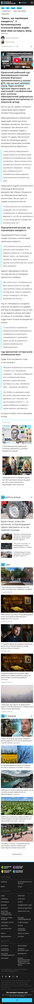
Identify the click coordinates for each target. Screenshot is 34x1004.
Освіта (20, 902)
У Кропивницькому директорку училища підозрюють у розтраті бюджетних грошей (15, 448)
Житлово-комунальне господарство (6, 912)
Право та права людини (19, 11)
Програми (4, 958)
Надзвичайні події (25, 905)
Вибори (4, 905)
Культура (21, 899)
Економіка (5, 902)
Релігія (20, 925)
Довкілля (4, 908)
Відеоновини (5, 14)
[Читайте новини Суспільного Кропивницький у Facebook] (2, 976)
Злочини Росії (6, 928)
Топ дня (21, 936)
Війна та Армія (23, 933)
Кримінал (4, 899)
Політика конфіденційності (8, 954)
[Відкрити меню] (32, 2)
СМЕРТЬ (19, 8)
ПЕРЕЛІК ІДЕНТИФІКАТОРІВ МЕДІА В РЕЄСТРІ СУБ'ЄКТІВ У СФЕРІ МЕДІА (24, 961)
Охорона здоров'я (25, 908)
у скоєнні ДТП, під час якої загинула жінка (15, 83)
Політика (4, 925)
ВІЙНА (3, 886)
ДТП (8, 8)
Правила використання (23, 949)
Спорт (3, 933)
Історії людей (23, 922)
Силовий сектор (6, 11)
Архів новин (22, 946)
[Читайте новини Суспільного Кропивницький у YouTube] (9, 976)
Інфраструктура (23, 911)
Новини (4, 882)
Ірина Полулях (9, 42)
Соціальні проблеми (22, 929)
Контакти (4, 946)
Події (3, 896)
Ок (17, 1000)
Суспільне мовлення (5, 949)
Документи (22, 953)
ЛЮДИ (13, 8)
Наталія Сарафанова (11, 38)
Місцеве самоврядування (24, 918)
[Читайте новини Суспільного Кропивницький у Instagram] (6, 976)
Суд (3, 8)
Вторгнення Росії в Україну (25, 882)
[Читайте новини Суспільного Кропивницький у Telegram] (16, 976)
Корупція (21, 896)
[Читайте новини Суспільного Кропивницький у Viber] (13, 976)
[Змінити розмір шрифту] (31, 46)
